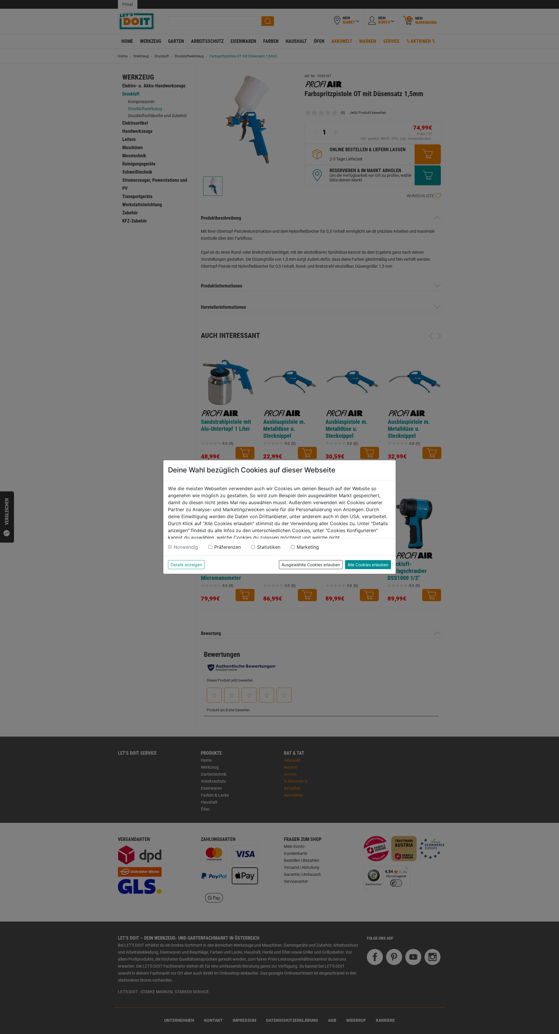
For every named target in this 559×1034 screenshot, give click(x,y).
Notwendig (186, 547)
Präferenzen (227, 547)
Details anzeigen (186, 564)
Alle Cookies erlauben (368, 564)
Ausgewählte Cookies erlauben (311, 564)
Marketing (308, 547)
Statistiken (268, 547)
